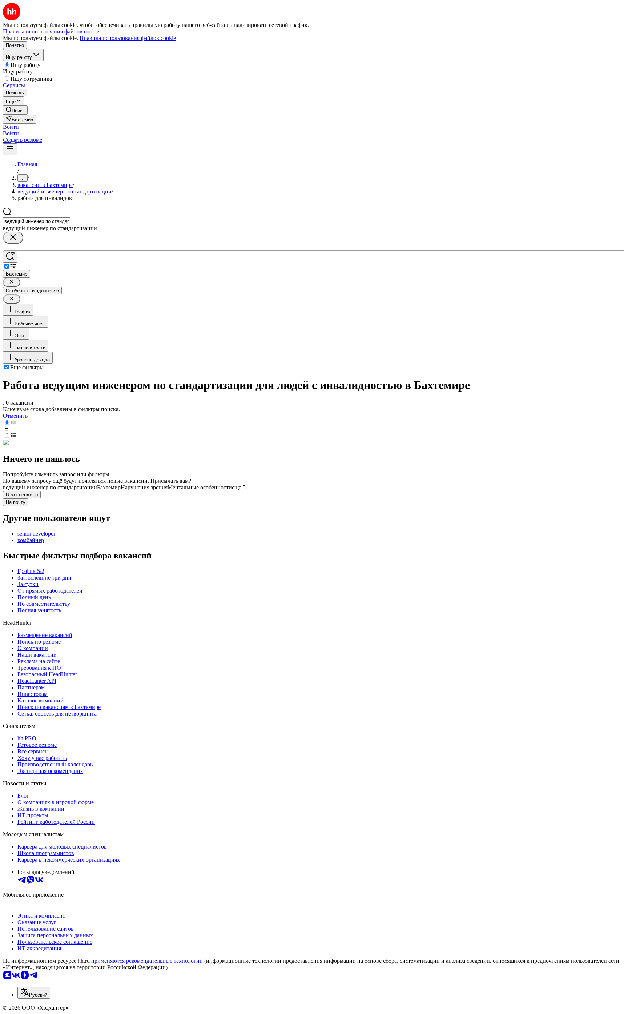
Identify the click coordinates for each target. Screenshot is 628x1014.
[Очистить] (13, 238)
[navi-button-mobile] (10, 149)
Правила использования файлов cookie (128, 38)
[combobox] (36, 221)
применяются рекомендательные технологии (147, 961)
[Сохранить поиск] (10, 257)
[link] (15, 110)
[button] (11, 127)
